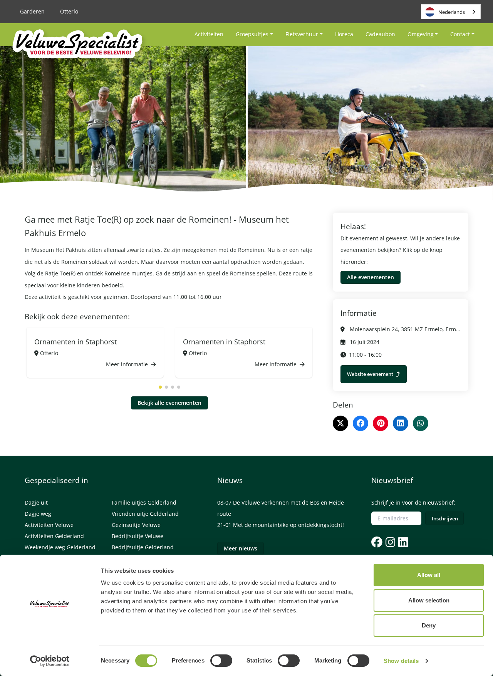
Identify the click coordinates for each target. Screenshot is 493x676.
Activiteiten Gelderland (54, 536)
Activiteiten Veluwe (49, 524)
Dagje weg (38, 513)
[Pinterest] (380, 423)
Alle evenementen (370, 277)
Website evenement (370, 374)
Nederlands (451, 11)
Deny (429, 625)
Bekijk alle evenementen (169, 402)
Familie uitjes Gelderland (144, 502)
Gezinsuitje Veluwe (136, 524)
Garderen (32, 11)
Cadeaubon (380, 34)
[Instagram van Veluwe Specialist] (389, 542)
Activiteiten (209, 34)
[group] (95, 353)
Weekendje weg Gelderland (60, 547)
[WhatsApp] (420, 423)
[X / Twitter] (340, 423)
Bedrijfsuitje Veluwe (137, 536)
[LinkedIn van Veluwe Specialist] (402, 542)
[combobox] (451, 11)
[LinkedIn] (400, 423)
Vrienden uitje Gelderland (145, 513)
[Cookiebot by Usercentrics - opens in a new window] (50, 661)
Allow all (428, 575)
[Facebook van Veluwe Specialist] (376, 542)
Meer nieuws (240, 548)
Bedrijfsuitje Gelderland (143, 547)
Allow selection (428, 600)
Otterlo (69, 11)
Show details (401, 661)
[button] (221, 175)
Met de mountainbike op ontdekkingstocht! (288, 524)
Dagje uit (36, 502)
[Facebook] (360, 423)
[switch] (221, 660)
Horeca (344, 34)
